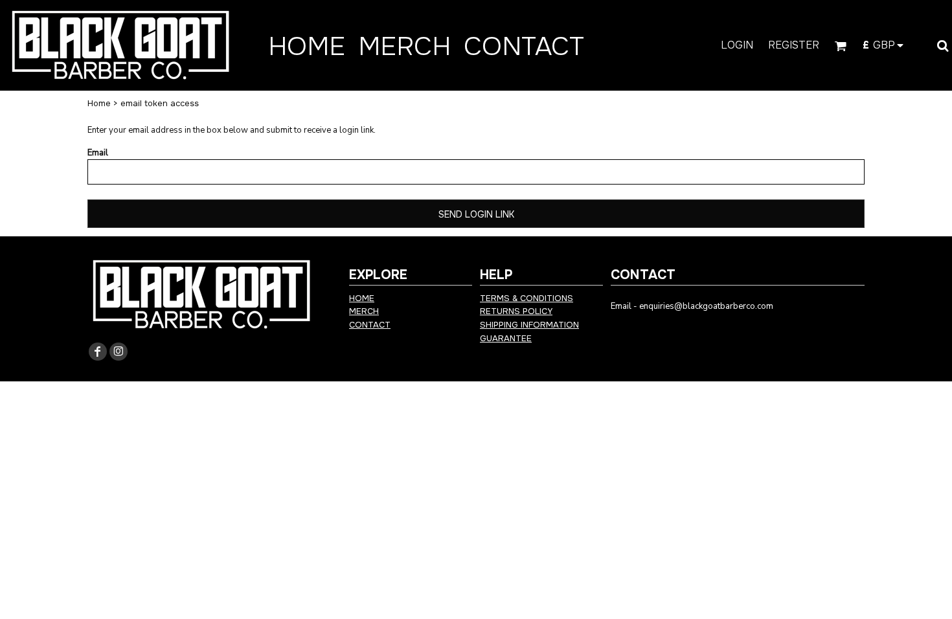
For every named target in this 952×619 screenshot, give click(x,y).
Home (99, 103)
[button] (840, 45)
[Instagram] (118, 352)
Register (793, 45)
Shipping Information (529, 324)
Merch (364, 311)
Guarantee (506, 338)
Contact (370, 324)
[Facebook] (98, 352)
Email (97, 153)
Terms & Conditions (526, 298)
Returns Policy (516, 311)
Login (737, 45)
